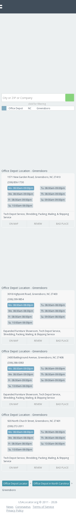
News (9, 507)
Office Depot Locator (15, 483)
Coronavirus (23, 507)
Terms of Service (43, 507)
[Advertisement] (38, 53)
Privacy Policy (14, 510)
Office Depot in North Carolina (51, 483)
